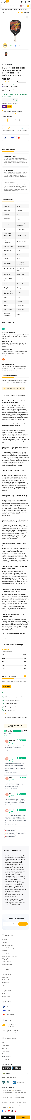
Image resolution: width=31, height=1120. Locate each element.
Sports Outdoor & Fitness (15, 9)
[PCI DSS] (5, 1082)
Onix (3, 12)
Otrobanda (5, 1045)
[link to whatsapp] (11, 46)
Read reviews (7, 736)
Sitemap (4, 950)
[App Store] (7, 1068)
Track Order (5, 953)
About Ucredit (6, 988)
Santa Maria (5, 1048)
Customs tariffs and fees (9, 956)
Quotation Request (7, 945)
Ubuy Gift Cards (6, 991)
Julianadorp (5, 1051)
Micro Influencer (6, 961)
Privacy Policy (19, 1105)
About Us (4, 940)
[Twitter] (13, 1111)
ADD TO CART (7, 1117)
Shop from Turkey (7, 1097)
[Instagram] (6, 1111)
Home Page (5, 9)
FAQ (3, 985)
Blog (3, 993)
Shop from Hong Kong (20, 1092)
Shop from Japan (7, 1092)
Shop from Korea (7, 1095)
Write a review (6, 686)
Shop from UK (17, 1090)
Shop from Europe (19, 1097)
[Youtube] (9, 1111)
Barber (4, 1054)
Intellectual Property (8, 948)
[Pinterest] (16, 1111)
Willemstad (5, 1043)
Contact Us (5, 942)
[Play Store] (16, 1068)
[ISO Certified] (17, 1082)
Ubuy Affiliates (6, 996)
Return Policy (5, 982)
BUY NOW (23, 1117)
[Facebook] (3, 1111)
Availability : (5, 85)
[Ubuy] (6, 2)
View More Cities (7, 1056)
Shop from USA (7, 1090)
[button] (22, 2)
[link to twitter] (20, 46)
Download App (6, 974)
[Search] (28, 5)
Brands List (5, 977)
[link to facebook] (15, 46)
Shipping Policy (6, 959)
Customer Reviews (7, 980)
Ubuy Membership (7, 964)
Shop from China (18, 1095)
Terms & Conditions (8, 1105)
